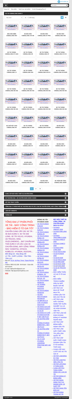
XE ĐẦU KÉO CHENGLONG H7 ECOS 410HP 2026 (44, 182)
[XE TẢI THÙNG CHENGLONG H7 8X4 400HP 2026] (28, 119)
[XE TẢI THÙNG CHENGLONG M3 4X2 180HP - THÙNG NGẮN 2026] (28, 100)
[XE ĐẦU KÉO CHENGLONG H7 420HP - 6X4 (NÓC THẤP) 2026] (28, 155)
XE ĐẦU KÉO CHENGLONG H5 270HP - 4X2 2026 (60, 164)
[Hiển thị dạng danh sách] (65, 17)
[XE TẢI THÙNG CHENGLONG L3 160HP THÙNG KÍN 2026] (11, 64)
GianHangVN (64, 397)
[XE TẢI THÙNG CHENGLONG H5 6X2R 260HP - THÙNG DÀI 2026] (60, 64)
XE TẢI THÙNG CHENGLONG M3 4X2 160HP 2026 (60, 109)
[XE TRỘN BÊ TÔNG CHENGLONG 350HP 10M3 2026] (60, 174)
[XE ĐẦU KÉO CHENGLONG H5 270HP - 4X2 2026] (60, 155)
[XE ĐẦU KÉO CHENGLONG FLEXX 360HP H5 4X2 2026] (28, 174)
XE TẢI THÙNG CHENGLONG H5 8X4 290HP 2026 (44, 127)
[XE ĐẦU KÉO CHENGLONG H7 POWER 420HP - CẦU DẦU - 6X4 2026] (11, 155)
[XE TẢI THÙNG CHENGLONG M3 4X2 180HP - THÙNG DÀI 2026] (44, 100)
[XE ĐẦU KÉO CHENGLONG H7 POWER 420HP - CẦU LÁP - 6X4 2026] (60, 137)
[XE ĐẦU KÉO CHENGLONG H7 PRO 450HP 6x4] (44, 27)
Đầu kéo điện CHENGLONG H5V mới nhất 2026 (11, 35)
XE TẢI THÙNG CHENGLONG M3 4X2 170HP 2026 (11, 109)
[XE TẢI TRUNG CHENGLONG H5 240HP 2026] (28, 45)
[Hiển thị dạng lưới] (62, 17)
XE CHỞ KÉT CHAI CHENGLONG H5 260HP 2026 (11, 127)
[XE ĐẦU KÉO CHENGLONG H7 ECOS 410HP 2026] (44, 174)
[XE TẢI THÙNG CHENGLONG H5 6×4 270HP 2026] (44, 64)
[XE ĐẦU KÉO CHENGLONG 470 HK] (28, 27)
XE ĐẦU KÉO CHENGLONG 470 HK (28, 34)
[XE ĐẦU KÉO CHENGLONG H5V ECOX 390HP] (60, 27)
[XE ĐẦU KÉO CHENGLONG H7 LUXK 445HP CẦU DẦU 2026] (11, 137)
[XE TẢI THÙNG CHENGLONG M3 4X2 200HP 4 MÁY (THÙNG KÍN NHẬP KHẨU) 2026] (60, 82)
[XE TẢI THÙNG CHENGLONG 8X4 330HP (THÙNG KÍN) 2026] (28, 64)
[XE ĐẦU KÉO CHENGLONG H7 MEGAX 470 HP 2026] (60, 119)
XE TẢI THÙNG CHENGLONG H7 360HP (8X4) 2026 (44, 54)
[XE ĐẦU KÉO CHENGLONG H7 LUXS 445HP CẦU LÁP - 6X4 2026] (44, 137)
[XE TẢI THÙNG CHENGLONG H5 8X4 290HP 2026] (44, 119)
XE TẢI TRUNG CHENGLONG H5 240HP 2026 (28, 54)
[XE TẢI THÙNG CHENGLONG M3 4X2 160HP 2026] (60, 100)
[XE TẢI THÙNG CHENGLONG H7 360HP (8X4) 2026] (44, 45)
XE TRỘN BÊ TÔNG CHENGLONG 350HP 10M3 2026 (60, 182)
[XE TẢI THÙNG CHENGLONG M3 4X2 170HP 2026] (11, 100)
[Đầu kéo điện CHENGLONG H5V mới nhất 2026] (11, 27)
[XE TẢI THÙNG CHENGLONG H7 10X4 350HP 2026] (11, 45)
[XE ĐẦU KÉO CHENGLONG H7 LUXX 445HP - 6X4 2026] (28, 137)
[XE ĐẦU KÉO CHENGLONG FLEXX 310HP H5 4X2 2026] (11, 174)
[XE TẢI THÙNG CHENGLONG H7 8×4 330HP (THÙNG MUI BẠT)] (60, 45)
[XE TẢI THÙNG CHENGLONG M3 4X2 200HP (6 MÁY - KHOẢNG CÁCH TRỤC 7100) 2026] (11, 82)
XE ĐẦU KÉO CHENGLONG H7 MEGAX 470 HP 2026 (60, 127)
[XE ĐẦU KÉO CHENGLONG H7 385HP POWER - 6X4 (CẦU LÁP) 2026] (44, 155)
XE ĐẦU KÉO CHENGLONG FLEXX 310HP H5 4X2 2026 (12, 182)
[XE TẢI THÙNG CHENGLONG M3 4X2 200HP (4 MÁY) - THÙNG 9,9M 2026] (44, 82)
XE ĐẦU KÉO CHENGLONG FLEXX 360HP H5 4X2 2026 (28, 182)
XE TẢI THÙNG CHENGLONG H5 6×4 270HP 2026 (44, 72)
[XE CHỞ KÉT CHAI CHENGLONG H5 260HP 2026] (11, 119)
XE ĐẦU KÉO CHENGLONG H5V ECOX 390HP (60, 35)
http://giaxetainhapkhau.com (20, 270)
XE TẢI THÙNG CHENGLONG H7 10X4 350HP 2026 (11, 54)
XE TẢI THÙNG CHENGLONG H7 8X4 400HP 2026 (28, 127)
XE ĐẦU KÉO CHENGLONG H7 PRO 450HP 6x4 (44, 35)
